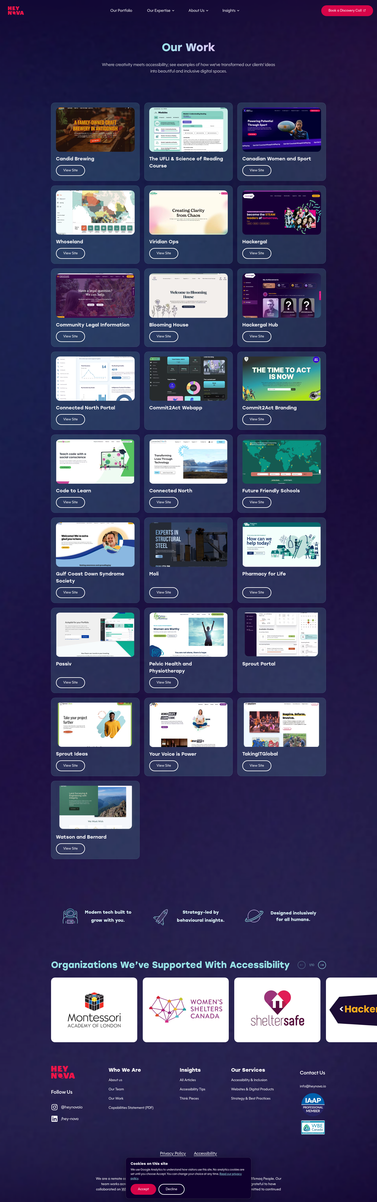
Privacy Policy (173, 1153)
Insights (228, 10)
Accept (143, 1189)
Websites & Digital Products (252, 1089)
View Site (70, 170)
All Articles (188, 1080)
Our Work (116, 1098)
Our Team (116, 1089)
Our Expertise (158, 10)
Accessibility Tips (192, 1089)
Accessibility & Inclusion (249, 1080)
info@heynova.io (313, 1086)
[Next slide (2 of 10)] (322, 965)
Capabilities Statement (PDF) (131, 1107)
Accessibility (205, 1153)
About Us (196, 10)
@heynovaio (71, 1107)
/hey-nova (70, 1119)
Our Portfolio (121, 10)
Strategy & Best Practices (250, 1098)
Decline (171, 1189)
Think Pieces (189, 1098)
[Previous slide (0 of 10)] (302, 965)
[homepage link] (16, 10)
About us (115, 1080)
